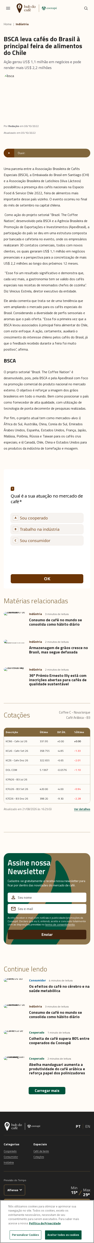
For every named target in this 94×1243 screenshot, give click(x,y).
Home (8, 24)
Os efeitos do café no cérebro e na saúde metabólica (59, 988)
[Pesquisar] (86, 8)
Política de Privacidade (45, 1223)
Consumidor (11, 1157)
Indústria (22, 24)
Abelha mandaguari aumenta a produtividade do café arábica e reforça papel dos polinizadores (57, 1069)
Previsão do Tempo (15, 1180)
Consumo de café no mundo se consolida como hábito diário (55, 622)
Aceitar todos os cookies (63, 1235)
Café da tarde (41, 1151)
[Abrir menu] (8, 8)
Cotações (38, 1157)
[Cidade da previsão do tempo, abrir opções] (21, 1189)
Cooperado (10, 1151)
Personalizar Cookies (25, 1235)
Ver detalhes (82, 809)
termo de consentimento (60, 924)
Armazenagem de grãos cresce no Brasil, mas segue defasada (58, 650)
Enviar (47, 934)
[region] (47, 1221)
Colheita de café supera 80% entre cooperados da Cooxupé (59, 1040)
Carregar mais (47, 1090)
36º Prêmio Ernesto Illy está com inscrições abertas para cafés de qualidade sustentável (58, 680)
